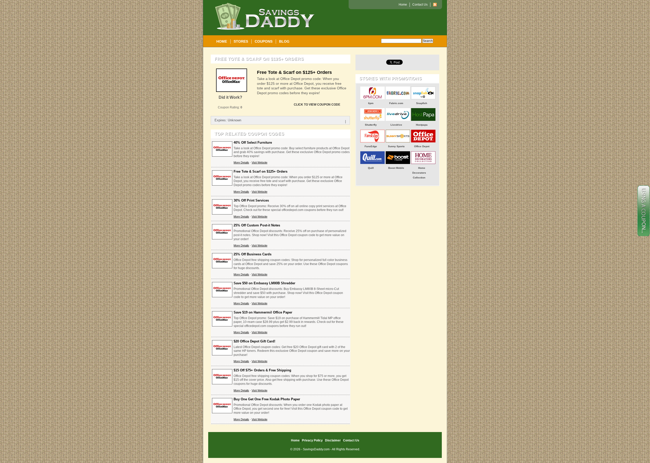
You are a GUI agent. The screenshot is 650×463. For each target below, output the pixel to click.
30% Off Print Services (251, 200)
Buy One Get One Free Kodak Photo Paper (267, 399)
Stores (241, 41)
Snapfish (421, 103)
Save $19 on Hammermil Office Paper (263, 312)
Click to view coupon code (317, 104)
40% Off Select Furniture (253, 142)
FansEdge (371, 146)
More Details (241, 162)
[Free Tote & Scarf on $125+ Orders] (231, 91)
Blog (284, 41)
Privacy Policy (312, 440)
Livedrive (396, 124)
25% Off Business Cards (252, 254)
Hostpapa (422, 124)
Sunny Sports (396, 146)
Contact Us (420, 4)
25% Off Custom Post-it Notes (257, 225)
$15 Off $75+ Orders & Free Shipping (262, 370)
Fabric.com (396, 103)
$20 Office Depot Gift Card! (254, 341)
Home (221, 41)
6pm (370, 103)
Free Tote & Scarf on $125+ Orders (294, 72)
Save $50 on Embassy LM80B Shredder (264, 283)
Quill (371, 168)
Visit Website (259, 162)
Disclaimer (333, 440)
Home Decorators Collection (419, 173)
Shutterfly (371, 124)
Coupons (263, 41)
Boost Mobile (396, 168)
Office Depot (421, 146)
